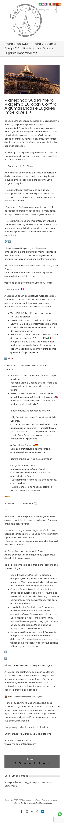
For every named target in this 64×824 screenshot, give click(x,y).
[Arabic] (40, 4)
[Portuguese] (56, 4)
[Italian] (52, 4)
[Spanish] (60, 4)
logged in (30, 782)
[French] (48, 4)
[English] (44, 4)
